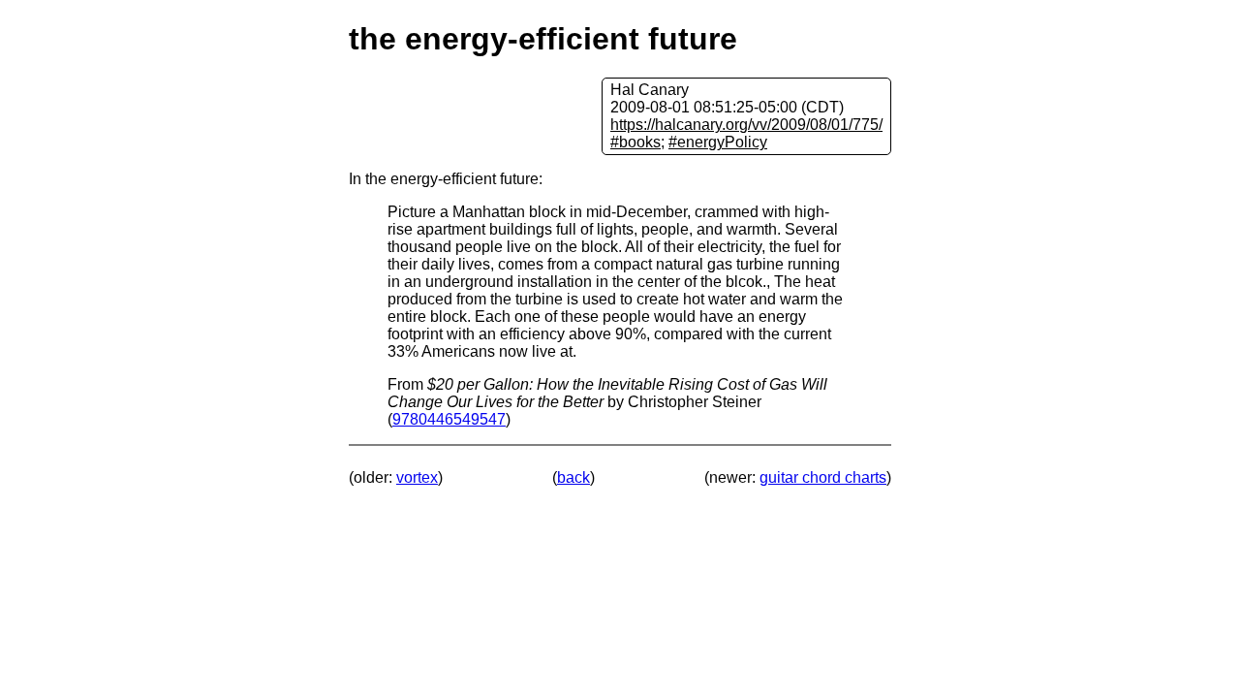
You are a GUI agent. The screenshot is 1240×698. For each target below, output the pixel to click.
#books (635, 142)
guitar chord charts (823, 477)
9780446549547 (449, 419)
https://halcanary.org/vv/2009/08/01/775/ (746, 124)
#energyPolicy (717, 142)
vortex (417, 477)
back (573, 477)
